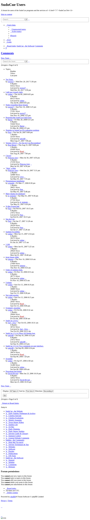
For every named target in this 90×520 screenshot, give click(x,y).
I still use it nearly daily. (14, 92)
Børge (10, 120)
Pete (21, 189)
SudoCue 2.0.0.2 (12, 321)
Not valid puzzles (12, 295)
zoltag (10, 94)
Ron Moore (12, 145)
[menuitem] (18, 29)
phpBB (13, 497)
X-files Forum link (12, 206)
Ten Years (9, 79)
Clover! (8, 156)
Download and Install (14, 371)
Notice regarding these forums (17, 105)
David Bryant (13, 374)
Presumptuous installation (15, 181)
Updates (9, 283)
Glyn (22, 177)
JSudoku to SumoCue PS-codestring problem (22, 130)
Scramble (9, 359)
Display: (6, 391)
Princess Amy (13, 158)
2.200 (8, 244)
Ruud (22, 151)
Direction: (39, 391)
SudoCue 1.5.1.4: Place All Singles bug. (20, 333)
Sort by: (22, 391)
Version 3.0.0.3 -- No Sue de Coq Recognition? (23, 143)
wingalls (11, 183)
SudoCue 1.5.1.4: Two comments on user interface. (25, 346)
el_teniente (12, 196)
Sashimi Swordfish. (13, 232)
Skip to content (6, 14)
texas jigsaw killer (12, 257)
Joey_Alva (12, 323)
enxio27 (11, 82)
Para (9, 132)
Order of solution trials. (14, 270)
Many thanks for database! (15, 194)
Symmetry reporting (13, 308)
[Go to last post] (27, 88)
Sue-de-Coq (10, 219)
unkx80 (22, 139)
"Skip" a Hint (11, 168)
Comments (7, 53)
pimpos (10, 259)
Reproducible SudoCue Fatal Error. (19, 118)
